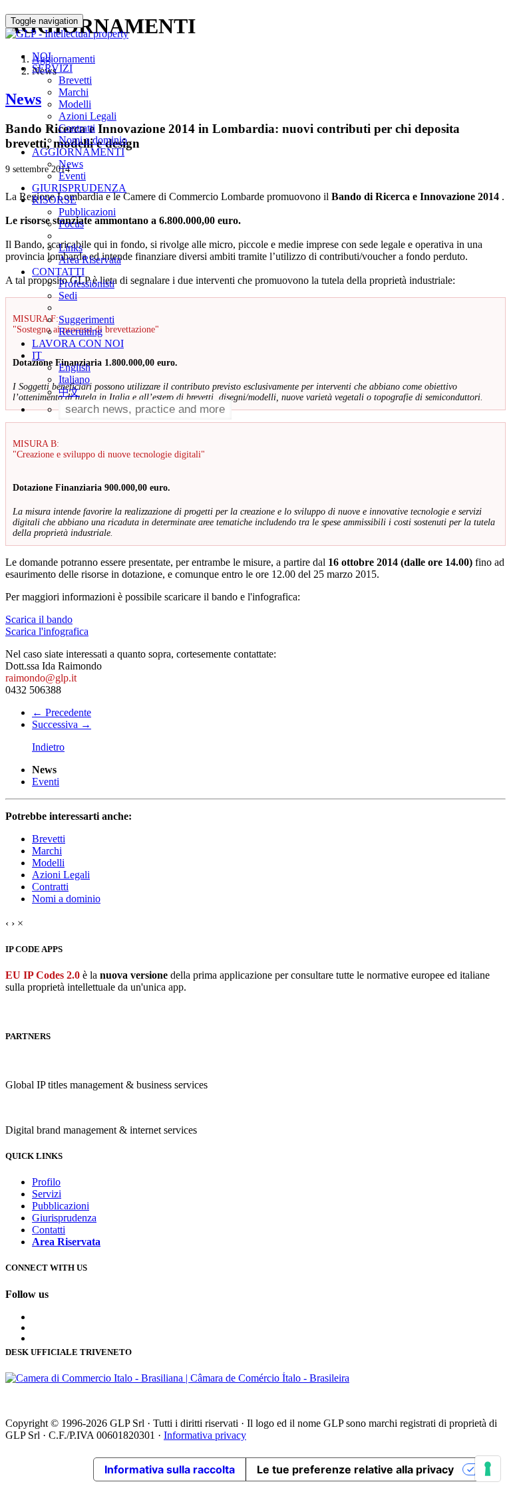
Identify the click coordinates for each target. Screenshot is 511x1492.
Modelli (75, 104)
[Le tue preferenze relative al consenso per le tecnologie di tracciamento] (487, 1468)
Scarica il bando (39, 619)
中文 (69, 392)
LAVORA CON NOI (78, 343)
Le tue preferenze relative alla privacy (355, 1469)
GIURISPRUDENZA (79, 187)
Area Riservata (90, 259)
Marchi (73, 92)
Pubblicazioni (87, 211)
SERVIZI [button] (52, 68)
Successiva (61, 724)
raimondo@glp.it (41, 678)
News (71, 164)
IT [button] (38, 355)
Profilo (46, 1181)
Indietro (48, 747)
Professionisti (86, 283)
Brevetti (75, 80)
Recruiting (80, 331)
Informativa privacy (205, 1435)
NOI (41, 56)
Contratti (77, 128)
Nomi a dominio (93, 140)
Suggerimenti (86, 319)
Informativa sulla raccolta (169, 1469)
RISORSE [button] (54, 199)
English (74, 367)
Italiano (74, 379)
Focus (71, 223)
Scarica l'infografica (46, 631)
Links (71, 247)
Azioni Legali (87, 116)
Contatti (48, 1229)
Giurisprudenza (64, 1217)
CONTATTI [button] (58, 271)
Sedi (68, 295)
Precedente (61, 712)
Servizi (46, 1193)
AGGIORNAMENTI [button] (78, 152)
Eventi (72, 176)
